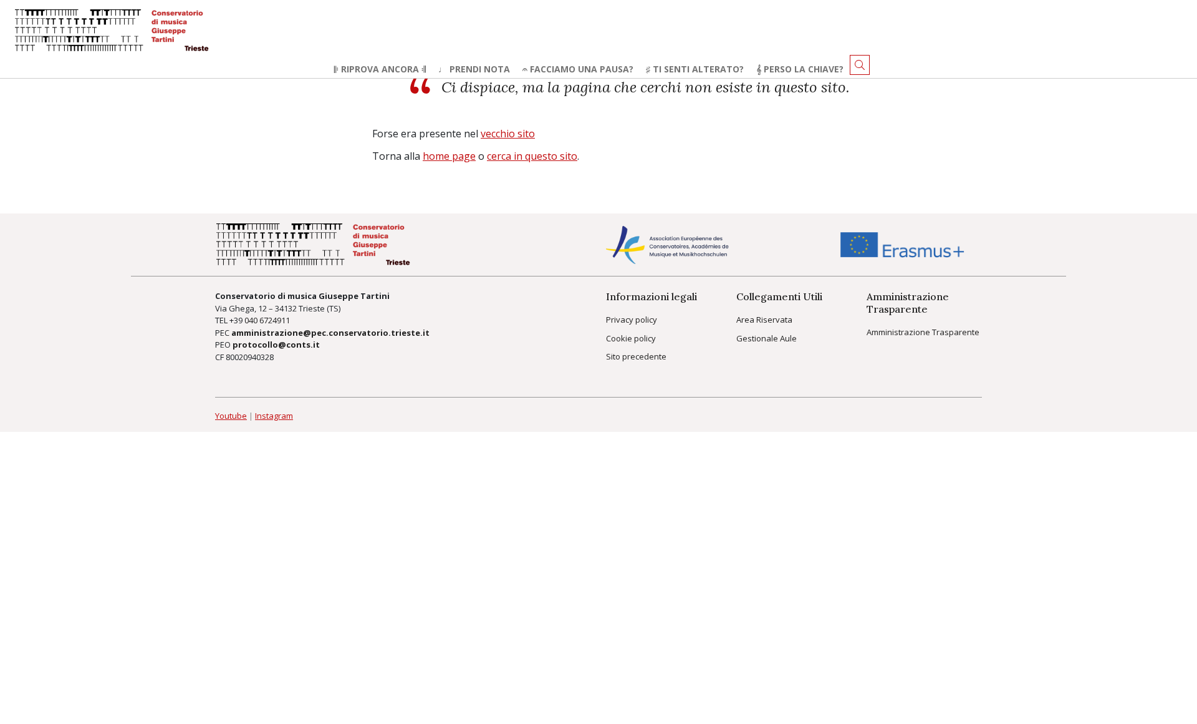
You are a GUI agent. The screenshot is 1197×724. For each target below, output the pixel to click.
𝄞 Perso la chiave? (800, 69)
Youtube (231, 415)
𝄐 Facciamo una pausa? (577, 69)
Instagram (274, 415)
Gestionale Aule (766, 338)
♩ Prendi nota (474, 69)
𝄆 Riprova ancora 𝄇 (380, 69)
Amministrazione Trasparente (923, 332)
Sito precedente (636, 356)
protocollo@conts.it (276, 344)
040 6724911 (267, 320)
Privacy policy (631, 319)
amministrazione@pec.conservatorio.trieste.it (330, 332)
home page (449, 156)
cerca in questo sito (532, 156)
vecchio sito (508, 133)
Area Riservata (764, 319)
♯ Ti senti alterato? (695, 69)
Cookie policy (631, 338)
